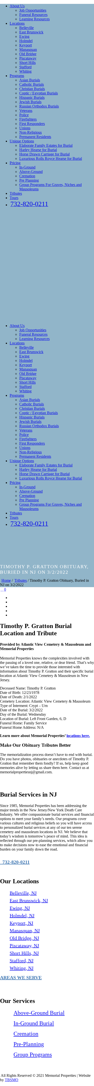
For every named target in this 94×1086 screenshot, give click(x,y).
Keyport (25, 45)
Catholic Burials (31, 84)
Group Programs (32, 1054)
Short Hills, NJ (24, 953)
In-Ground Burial (33, 1023)
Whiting (25, 71)
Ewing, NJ (20, 908)
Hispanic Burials (32, 97)
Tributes (16, 193)
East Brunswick (31, 32)
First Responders (32, 124)
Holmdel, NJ (22, 915)
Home (6, 580)
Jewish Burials (30, 102)
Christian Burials (32, 89)
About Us (17, 6)
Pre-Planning (28, 1044)
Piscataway (27, 58)
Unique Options (22, 141)
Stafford (25, 67)
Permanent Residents (35, 137)
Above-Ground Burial (39, 1013)
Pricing (15, 163)
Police (24, 115)
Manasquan (28, 49)
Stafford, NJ (22, 960)
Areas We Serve (21, 977)
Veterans (25, 111)
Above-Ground (31, 172)
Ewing (24, 36)
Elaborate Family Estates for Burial (46, 145)
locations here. (78, 736)
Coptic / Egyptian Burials (38, 93)
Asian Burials (29, 80)
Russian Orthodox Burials (39, 106)
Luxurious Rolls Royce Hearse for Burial (50, 158)
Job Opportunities (32, 10)
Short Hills (27, 63)
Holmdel (26, 41)
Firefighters (28, 119)
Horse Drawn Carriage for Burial (44, 154)
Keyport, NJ (21, 923)
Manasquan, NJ (25, 930)
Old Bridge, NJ (24, 938)
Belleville (26, 28)
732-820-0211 (15, 862)
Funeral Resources (33, 15)
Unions (24, 128)
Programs (17, 76)
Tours (14, 198)
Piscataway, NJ (24, 945)
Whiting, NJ (22, 968)
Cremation (27, 176)
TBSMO (11, 1080)
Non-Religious (30, 132)
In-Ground (27, 167)
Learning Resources (34, 19)
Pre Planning (29, 180)
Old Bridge (27, 54)
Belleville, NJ (23, 893)
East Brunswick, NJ (29, 900)
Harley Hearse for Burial (38, 150)
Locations (17, 23)
